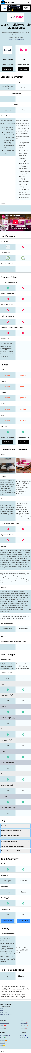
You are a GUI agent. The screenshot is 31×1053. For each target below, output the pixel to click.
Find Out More (7, 921)
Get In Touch (3, 1012)
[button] (28, 2)
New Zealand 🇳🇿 (24, 1038)
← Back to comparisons (15, 40)
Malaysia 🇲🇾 (24, 1028)
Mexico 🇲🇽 (3, 1028)
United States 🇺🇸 (4, 1023)
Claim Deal (26, 8)
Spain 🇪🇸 (2, 1045)
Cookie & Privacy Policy (6, 1014)
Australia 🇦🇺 (23, 1035)
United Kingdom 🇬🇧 (5, 1035)
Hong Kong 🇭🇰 (24, 1025)
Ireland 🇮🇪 (3, 1038)
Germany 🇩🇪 (3, 1040)
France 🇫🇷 (2, 1043)
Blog (1, 1008)
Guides (2, 1010)
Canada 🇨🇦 (3, 1025)
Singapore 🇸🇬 (24, 1023)
